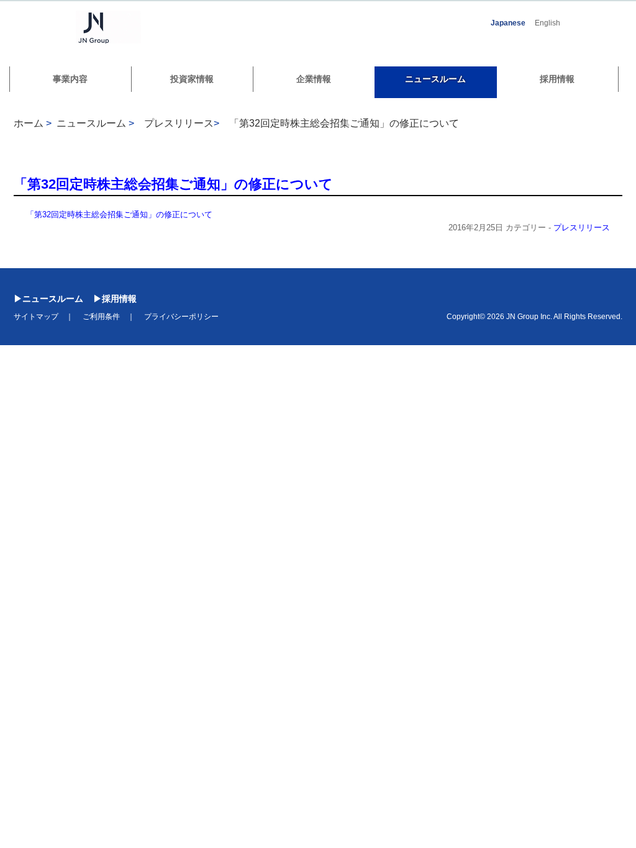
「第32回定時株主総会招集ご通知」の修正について (344, 123)
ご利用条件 (101, 316)
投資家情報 (192, 79)
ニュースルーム (435, 79)
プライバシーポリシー (181, 316)
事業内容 (70, 79)
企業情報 (313, 79)
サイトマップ (36, 316)
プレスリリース (581, 227)
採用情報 (557, 79)
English (547, 23)
